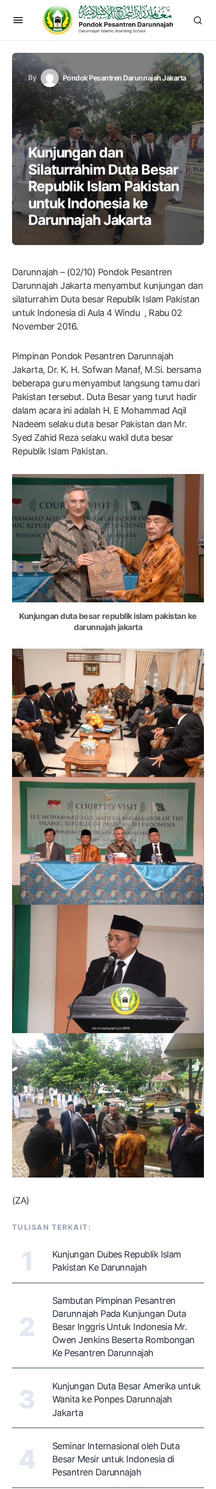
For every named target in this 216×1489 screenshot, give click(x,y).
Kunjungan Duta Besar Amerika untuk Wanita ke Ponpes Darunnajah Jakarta (126, 1399)
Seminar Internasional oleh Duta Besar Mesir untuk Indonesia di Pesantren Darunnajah (115, 1459)
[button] (18, 20)
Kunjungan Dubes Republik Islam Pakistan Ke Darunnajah (116, 1261)
